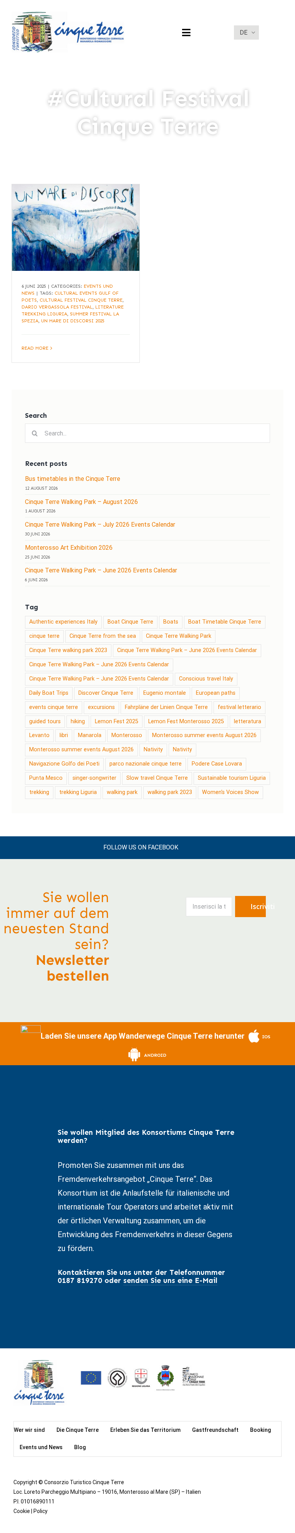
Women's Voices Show (230, 792)
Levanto (39, 735)
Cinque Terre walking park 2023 (68, 650)
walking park (122, 792)
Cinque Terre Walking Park (178, 636)
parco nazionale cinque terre (145, 764)
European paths (215, 693)
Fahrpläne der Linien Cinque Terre (166, 707)
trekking (39, 792)
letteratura (247, 721)
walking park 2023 (170, 792)
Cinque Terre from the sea (103, 636)
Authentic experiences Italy (63, 622)
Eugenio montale (164, 693)
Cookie (21, 1511)
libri (64, 735)
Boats (170, 622)
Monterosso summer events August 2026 (204, 735)
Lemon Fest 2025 (116, 721)
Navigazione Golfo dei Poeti (64, 764)
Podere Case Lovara (217, 764)
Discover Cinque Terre (105, 693)
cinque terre (44, 636)
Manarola (89, 735)
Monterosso (126, 735)
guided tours (45, 721)
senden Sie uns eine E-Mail (170, 1280)
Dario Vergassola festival (57, 307)
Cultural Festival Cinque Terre (81, 300)
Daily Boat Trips (48, 693)
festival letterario (239, 707)
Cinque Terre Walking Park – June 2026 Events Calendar (187, 650)
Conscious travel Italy (206, 679)
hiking (78, 721)
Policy (40, 1511)
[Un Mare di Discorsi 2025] (75, 227)
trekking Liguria (78, 792)
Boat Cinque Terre (130, 622)
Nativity (153, 749)
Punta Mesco (46, 778)
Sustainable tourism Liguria (232, 778)
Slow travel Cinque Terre (157, 778)
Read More (35, 348)
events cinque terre (53, 707)
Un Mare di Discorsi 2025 (72, 321)
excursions (101, 707)
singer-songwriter (94, 778)
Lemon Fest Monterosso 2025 (186, 721)
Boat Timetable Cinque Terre (224, 622)
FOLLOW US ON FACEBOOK (140, 847)
